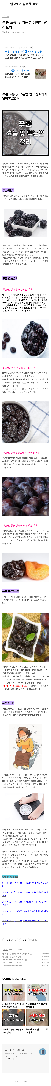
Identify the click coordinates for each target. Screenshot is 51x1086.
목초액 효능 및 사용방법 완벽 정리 (13, 960)
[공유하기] (12, 940)
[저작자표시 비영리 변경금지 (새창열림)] (33, 940)
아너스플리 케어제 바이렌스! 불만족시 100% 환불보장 (17, 70)
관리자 (34, 1081)
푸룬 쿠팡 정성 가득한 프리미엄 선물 (23, 51)
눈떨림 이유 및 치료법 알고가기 (12, 962)
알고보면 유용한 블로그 (25, 4)
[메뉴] (4, 4)
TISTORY (26, 1081)
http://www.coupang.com (16, 47)
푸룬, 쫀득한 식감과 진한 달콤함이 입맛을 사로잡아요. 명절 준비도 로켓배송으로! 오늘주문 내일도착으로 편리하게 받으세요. (25, 56)
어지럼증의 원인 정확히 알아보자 (13, 957)
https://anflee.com (13, 66)
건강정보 (5, 949)
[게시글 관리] (15, 940)
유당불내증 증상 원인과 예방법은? (13, 965)
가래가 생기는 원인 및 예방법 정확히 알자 (15, 954)
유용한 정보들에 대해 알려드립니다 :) (19, 1053)
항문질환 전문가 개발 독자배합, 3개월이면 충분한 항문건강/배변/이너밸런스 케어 (17, 75)
